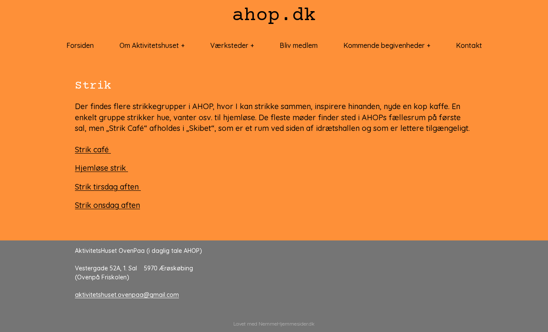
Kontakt (469, 45)
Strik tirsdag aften (108, 187)
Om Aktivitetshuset (149, 45)
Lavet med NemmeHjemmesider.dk (274, 323)
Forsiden (80, 45)
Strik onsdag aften (107, 205)
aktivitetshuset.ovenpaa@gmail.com (127, 295)
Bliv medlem (299, 45)
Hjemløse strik (101, 168)
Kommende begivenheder (384, 45)
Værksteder (229, 45)
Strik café (93, 149)
